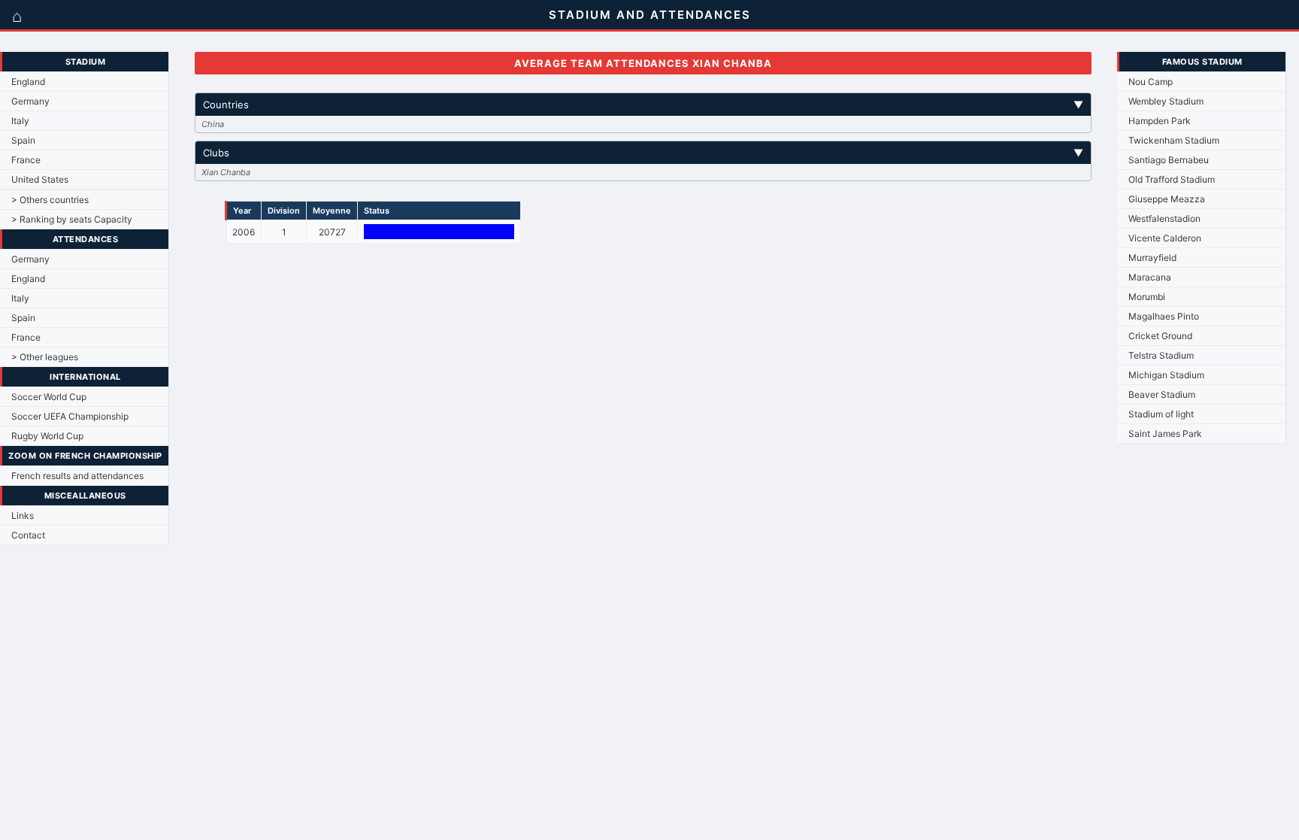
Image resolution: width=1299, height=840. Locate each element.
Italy (20, 120)
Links (22, 515)
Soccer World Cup (48, 396)
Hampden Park (1159, 120)
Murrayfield (1152, 257)
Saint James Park (1165, 433)
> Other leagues (44, 356)
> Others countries (50, 199)
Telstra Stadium (1161, 355)
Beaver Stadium (1161, 394)
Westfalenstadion (1164, 218)
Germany (30, 101)
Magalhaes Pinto (1163, 316)
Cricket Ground (1160, 335)
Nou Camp (1150, 81)
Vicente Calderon (1164, 238)
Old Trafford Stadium (1171, 179)
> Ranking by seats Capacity (71, 219)
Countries (642, 105)
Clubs (642, 153)
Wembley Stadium (1166, 101)
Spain (23, 140)
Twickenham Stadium (1173, 140)
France (26, 159)
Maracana (1149, 277)
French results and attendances (77, 475)
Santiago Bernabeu (1168, 159)
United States (39, 179)
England (28, 81)
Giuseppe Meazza (1166, 199)
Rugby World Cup (47, 435)
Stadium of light (1161, 414)
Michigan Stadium (1166, 375)
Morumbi (1146, 296)
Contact (28, 535)
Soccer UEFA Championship (70, 416)
